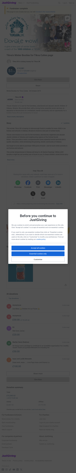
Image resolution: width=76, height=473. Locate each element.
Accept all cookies (38, 248)
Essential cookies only (38, 254)
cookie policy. (41, 239)
